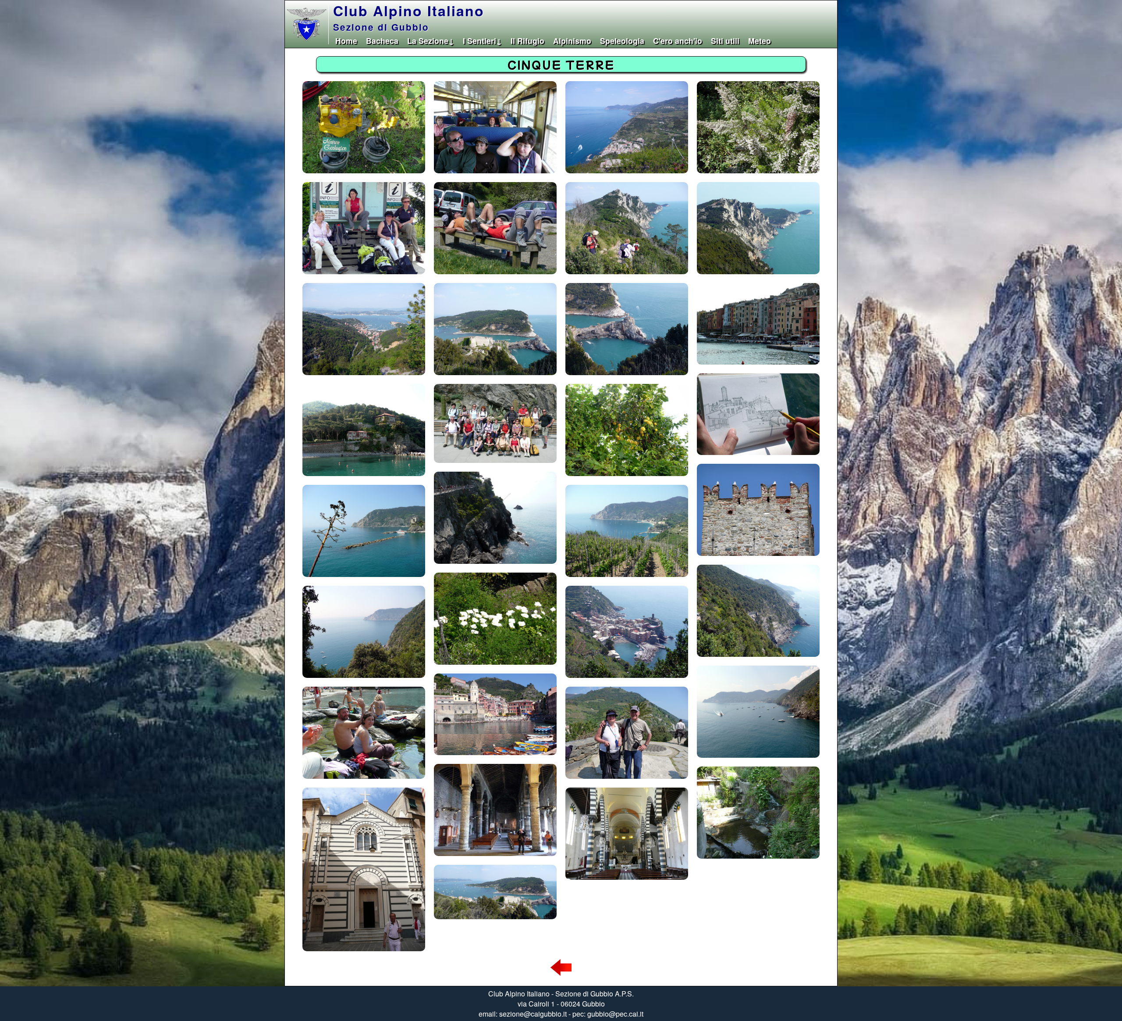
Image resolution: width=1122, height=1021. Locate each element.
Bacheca (382, 40)
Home (346, 40)
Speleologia (622, 40)
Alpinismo (572, 40)
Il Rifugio (527, 40)
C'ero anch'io (677, 40)
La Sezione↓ (430, 40)
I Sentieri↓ (482, 40)
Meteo (759, 40)
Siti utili (725, 40)
